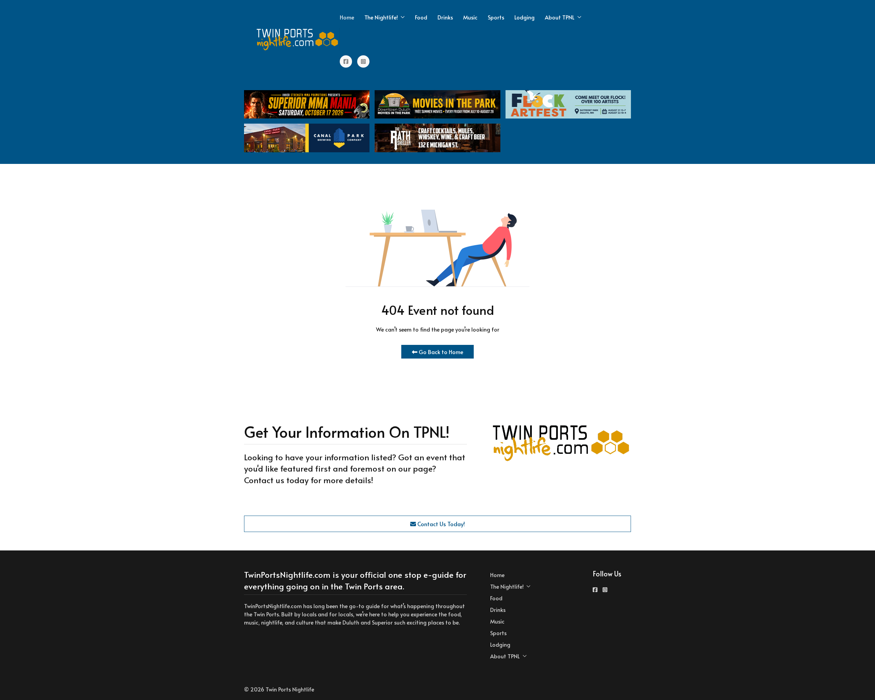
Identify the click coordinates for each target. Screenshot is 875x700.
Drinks (445, 17)
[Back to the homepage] (298, 39)
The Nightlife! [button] (381, 17)
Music (470, 17)
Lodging (524, 17)
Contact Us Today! (440, 524)
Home (347, 17)
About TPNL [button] (560, 17)
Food (421, 17)
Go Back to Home (440, 351)
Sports (496, 17)
